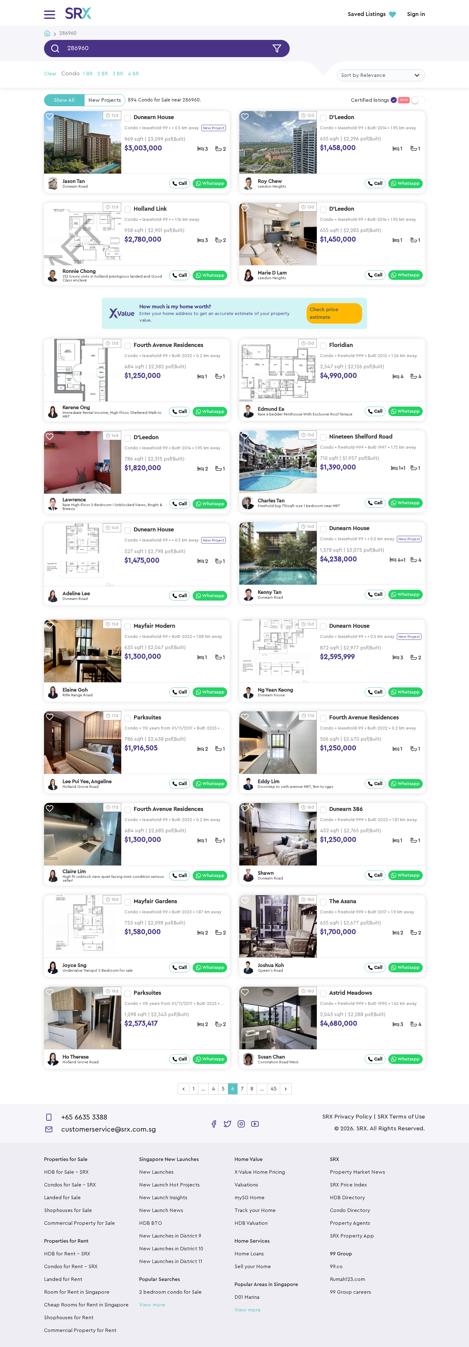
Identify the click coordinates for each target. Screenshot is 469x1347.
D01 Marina (246, 1297)
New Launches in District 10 (171, 1248)
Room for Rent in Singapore (76, 1292)
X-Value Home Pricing (259, 1172)
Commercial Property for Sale (79, 1223)
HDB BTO (150, 1223)
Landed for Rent (63, 1279)
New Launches (156, 1172)
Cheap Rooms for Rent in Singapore (86, 1304)
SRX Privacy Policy (347, 1116)
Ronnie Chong (79, 271)
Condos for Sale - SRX (70, 1184)
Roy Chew (270, 181)
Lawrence (74, 499)
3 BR (118, 73)
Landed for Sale (62, 1197)
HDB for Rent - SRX (67, 1253)
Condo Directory (350, 1210)
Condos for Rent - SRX (71, 1266)
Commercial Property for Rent (80, 1330)
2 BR (102, 73)
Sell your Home (252, 1266)
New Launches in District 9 (170, 1235)
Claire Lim (74, 871)
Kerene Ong (76, 407)
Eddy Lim (268, 781)
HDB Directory (347, 1197)
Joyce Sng (74, 965)
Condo (70, 73)
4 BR (133, 73)
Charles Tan (271, 500)
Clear (50, 73)
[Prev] (184, 1089)
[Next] (285, 1089)
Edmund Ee (271, 409)
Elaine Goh (75, 689)
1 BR (88, 73)
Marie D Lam (272, 272)
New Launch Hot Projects (169, 1184)
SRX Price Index (348, 1184)
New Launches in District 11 (170, 1261)
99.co (336, 1266)
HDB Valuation (251, 1223)
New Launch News (161, 1210)
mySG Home (249, 1197)
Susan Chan (271, 1056)
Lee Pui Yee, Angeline (87, 781)
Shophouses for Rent (68, 1317)
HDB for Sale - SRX (66, 1172)
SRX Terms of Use (401, 1116)
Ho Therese (76, 1056)
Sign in (416, 14)
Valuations (246, 1184)
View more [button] (152, 1304)
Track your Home (255, 1210)
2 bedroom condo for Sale (170, 1292)
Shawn (266, 873)
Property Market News (357, 1172)
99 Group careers (350, 1292)
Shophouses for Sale (68, 1210)
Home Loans (249, 1253)
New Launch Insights (163, 1197)
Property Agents (350, 1223)
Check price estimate (324, 313)
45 (274, 1088)
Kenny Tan (269, 592)
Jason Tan (74, 181)
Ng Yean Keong (275, 689)
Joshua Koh (271, 965)
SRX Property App (352, 1235)
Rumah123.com (347, 1279)
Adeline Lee (76, 593)
